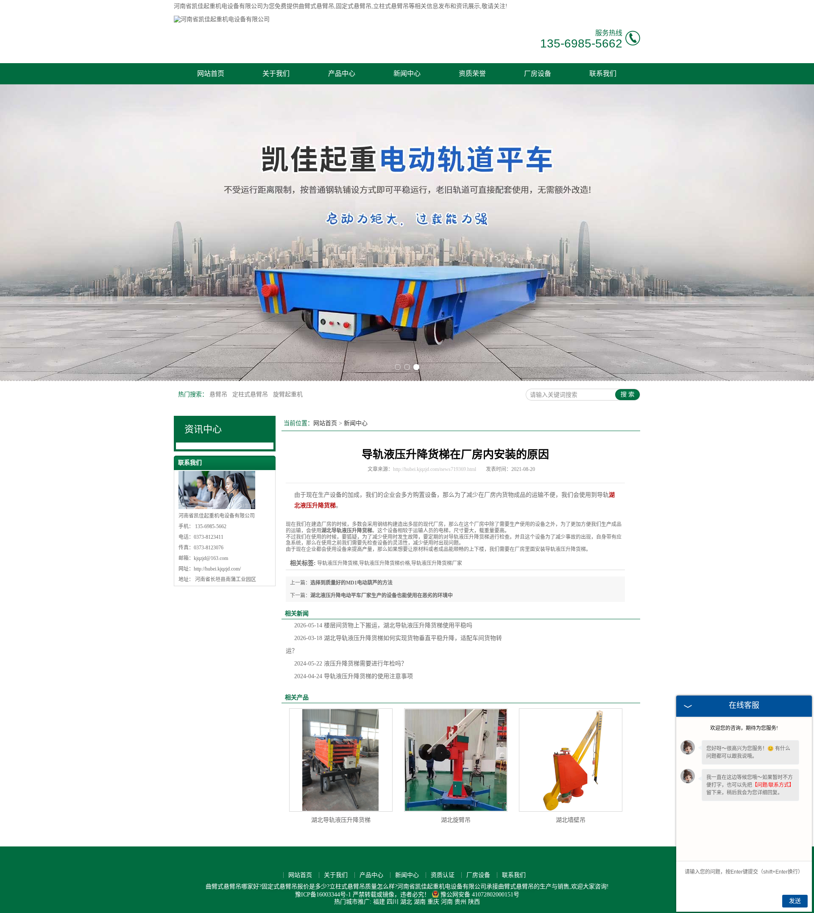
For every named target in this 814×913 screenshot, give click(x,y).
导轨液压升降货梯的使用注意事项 (353, 676)
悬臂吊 (219, 394)
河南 (447, 902)
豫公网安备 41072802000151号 (479, 894)
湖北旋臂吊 (456, 820)
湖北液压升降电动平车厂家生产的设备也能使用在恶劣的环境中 (381, 595)
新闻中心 (407, 73)
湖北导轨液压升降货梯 (341, 820)
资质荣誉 (472, 73)
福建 (379, 902)
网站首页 (210, 73)
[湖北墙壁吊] (570, 760)
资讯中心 (203, 429)
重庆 (433, 902)
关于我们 (276, 73)
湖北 (406, 902)
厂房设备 (537, 73)
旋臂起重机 (288, 394)
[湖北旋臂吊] (455, 760)
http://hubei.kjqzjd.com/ (217, 569)
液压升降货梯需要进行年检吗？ (350, 663)
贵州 (460, 902)
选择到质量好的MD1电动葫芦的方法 (351, 583)
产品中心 (341, 73)
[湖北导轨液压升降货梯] (341, 760)
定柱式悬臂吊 (251, 394)
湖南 (420, 902)
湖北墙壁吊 (570, 820)
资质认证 (442, 875)
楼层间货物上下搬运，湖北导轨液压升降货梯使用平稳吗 (383, 625)
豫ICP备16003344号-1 (323, 894)
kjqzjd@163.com (211, 558)
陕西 (474, 902)
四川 (393, 902)
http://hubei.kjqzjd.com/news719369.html (434, 469)
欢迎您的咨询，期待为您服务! (744, 728)
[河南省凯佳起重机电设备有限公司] (222, 19)
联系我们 (602, 73)
